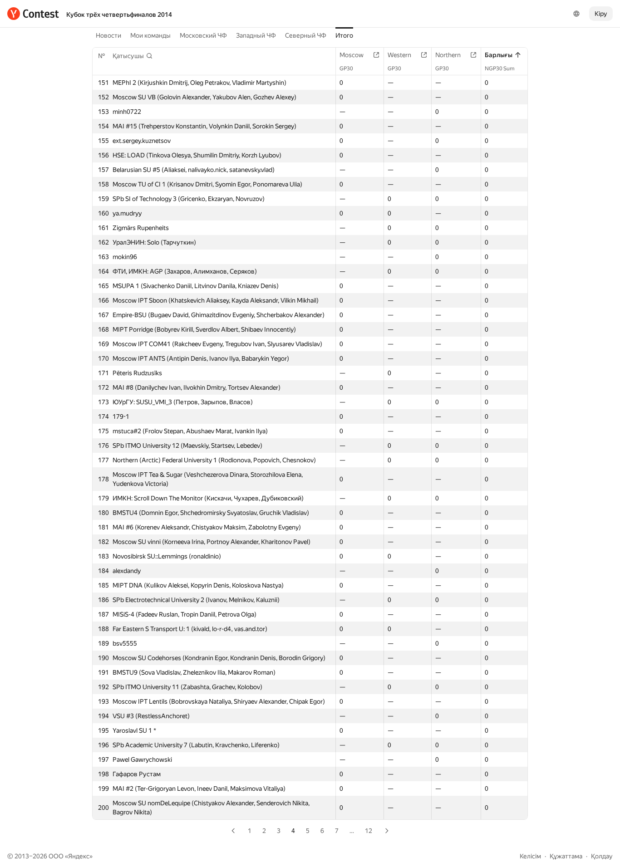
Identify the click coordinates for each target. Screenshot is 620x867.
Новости (108, 35)
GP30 (346, 68)
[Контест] (33, 13)
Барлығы (498, 55)
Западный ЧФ (256, 35)
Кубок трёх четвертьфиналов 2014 (119, 14)
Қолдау (602, 856)
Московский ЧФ (203, 35)
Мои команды (150, 35)
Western (399, 55)
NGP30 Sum (500, 68)
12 (368, 830)
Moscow (352, 55)
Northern (448, 55)
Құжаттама (566, 856)
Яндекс (78, 856)
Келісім (530, 856)
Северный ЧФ (305, 35)
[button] (133, 55)
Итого (344, 35)
